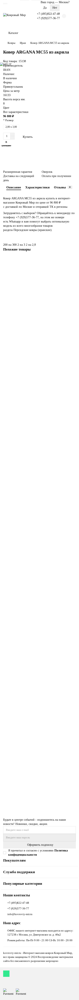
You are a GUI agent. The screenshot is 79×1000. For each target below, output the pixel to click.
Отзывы (62, 187)
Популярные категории (22, 884)
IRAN (6, 69)
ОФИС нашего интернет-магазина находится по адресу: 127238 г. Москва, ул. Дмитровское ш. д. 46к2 (40, 932)
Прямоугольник (13, 86)
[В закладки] (73, 260)
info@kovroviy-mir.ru (19, 914)
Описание (13, 187)
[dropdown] (5, 3)
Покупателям (14, 860)
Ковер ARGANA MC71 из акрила (23, 545)
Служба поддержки (19, 872)
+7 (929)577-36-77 (48, 18)
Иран (23, 42)
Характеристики (37, 187)
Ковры (11, 42)
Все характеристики (15, 112)
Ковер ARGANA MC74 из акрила (23, 655)
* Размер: (8, 120)
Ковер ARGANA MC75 (17, 765)
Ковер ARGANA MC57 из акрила (23, 324)
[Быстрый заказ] (45, 137)
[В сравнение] (73, 268)
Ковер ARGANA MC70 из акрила (23, 435)
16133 (7, 95)
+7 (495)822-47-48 (48, 13)
